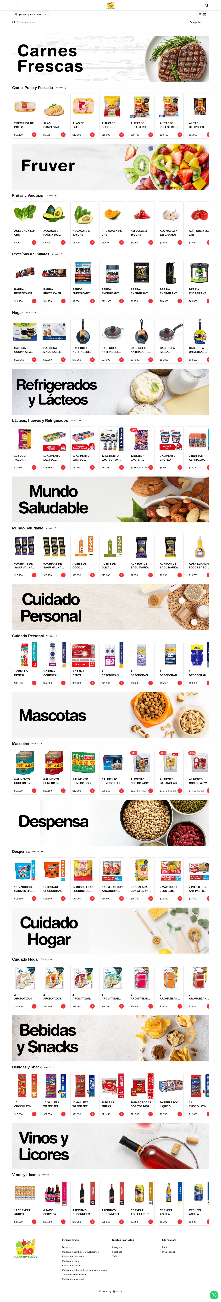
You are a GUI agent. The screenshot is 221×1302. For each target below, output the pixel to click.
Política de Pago (70, 1261)
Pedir (164, 1247)
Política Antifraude (71, 1265)
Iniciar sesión (169, 1252)
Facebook (117, 1252)
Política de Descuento (73, 1256)
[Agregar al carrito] (34, 134)
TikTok (115, 1256)
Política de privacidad (73, 1279)
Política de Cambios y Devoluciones (80, 1252)
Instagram (117, 1247)
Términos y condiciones (74, 1274)
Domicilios (67, 1247)
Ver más (59, 88)
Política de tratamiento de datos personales (84, 1270)
